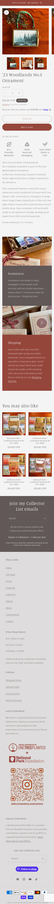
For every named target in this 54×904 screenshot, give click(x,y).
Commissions (12, 614)
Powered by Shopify (40, 903)
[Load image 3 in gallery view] (41, 63)
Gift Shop (10, 574)
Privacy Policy (13, 693)
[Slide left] (3, 64)
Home (9, 568)
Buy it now (27, 127)
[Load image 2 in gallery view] (27, 63)
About (9, 608)
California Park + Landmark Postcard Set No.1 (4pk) (14, 482)
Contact (9, 621)
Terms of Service (14, 700)
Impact (9, 601)
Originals (10, 587)
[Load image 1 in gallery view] (13, 63)
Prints (9, 581)
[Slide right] (51, 64)
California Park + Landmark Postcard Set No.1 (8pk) (40, 440)
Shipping (5, 104)
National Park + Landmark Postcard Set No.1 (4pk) (14, 440)
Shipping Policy (13, 680)
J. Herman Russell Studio (22, 903)
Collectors (11, 594)
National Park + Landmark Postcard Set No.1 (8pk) (40, 482)
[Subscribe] (44, 518)
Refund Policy (13, 687)
